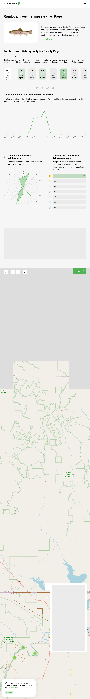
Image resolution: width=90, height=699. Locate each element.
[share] (5, 272)
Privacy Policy (13, 688)
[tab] (37, 88)
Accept (9, 692)
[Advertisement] (45, 243)
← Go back (46, 39)
